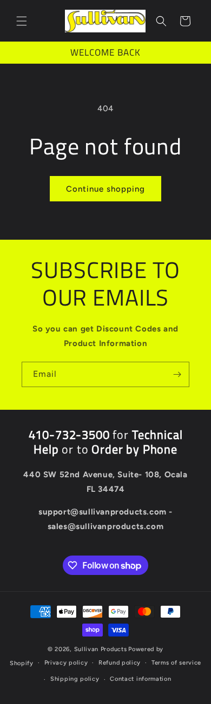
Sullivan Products (100, 649)
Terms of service (176, 662)
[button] (22, 21)
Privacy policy (66, 662)
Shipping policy (75, 678)
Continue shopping (105, 189)
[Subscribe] (177, 374)
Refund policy (119, 662)
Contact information (140, 678)
